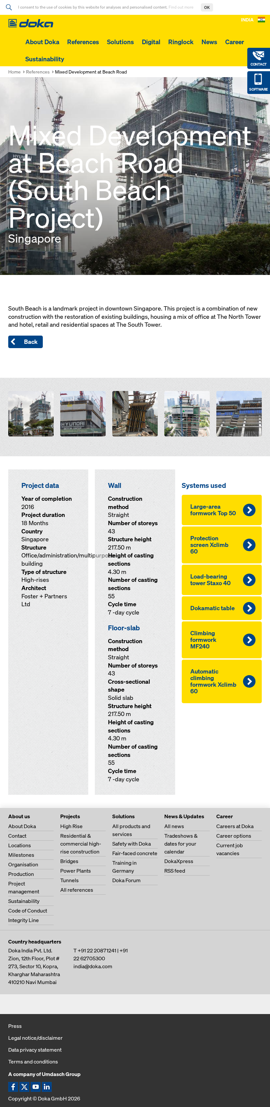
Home (14, 72)
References (83, 42)
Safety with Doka (131, 843)
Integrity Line (23, 920)
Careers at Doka (235, 826)
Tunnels (69, 880)
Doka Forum (126, 880)
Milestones (21, 854)
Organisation (23, 864)
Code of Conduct (27, 910)
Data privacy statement (35, 1049)
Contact (17, 835)
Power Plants (75, 870)
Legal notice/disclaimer (35, 1037)
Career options (233, 835)
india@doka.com (92, 966)
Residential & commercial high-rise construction (80, 843)
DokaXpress (178, 861)
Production (21, 874)
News (209, 42)
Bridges (69, 861)
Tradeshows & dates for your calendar (181, 843)
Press (15, 1026)
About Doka (42, 42)
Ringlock (181, 42)
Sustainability (44, 59)
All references (76, 889)
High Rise (71, 826)
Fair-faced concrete (134, 853)
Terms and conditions (33, 1061)
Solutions (120, 42)
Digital (151, 42)
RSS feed (174, 870)
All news (174, 826)
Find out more (181, 7)
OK (207, 7)
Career (234, 42)
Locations (19, 845)
